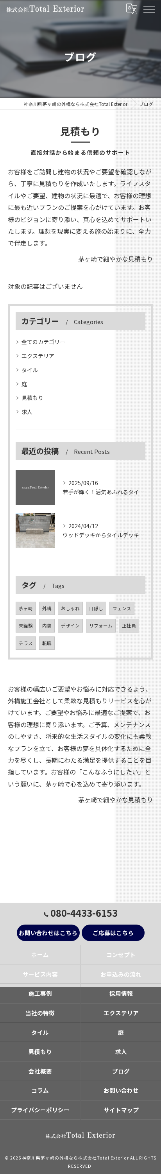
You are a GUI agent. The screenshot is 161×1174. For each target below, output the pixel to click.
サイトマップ (121, 1110)
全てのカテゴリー (43, 342)
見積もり (32, 397)
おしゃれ (70, 608)
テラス (26, 643)
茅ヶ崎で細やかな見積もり (115, 258)
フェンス (122, 608)
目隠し (96, 608)
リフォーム (101, 625)
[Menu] (149, 8)
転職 (47, 643)
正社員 (129, 625)
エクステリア (37, 356)
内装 (47, 625)
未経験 (26, 625)
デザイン (70, 625)
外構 (47, 608)
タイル (29, 370)
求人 (26, 412)
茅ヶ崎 (26, 608)
